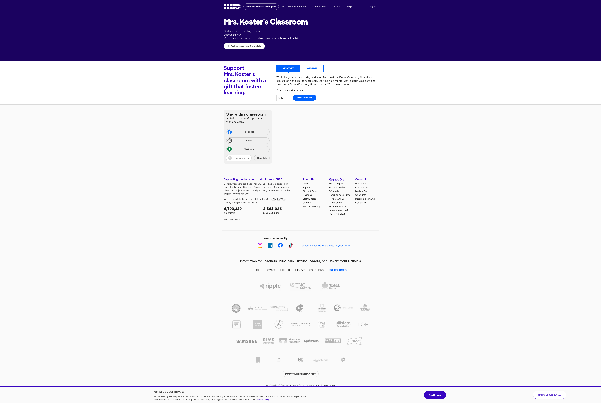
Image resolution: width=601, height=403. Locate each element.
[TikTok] (290, 245)
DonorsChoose (232, 6)
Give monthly (335, 202)
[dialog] (300, 394)
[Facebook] (280, 245)
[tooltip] (296, 38)
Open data (360, 195)
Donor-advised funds (339, 195)
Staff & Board (309, 198)
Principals (286, 261)
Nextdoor (249, 149)
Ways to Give (337, 179)
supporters (233, 210)
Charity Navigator (233, 202)
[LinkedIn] (270, 245)
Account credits (337, 187)
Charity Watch (279, 199)
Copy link (262, 158)
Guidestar (252, 202)
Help (349, 6)
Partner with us (319, 6)
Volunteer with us (337, 206)
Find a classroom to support (261, 6)
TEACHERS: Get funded (294, 6)
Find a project (336, 183)
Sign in (373, 6)
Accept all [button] (435, 394)
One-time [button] (311, 68)
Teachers (270, 261)
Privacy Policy (263, 399)
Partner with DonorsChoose (300, 373)
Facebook (249, 131)
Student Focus (310, 191)
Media (358, 191)
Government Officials (344, 261)
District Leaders (308, 261)
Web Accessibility (312, 206)
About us (336, 6)
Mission (306, 183)
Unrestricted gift (337, 214)
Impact (306, 187)
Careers (307, 202)
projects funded (272, 210)
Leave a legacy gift (339, 210)
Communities (361, 187)
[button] (244, 46)
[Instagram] (260, 245)
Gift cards (334, 191)
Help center (361, 183)
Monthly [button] (288, 68)
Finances (307, 195)
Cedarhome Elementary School (242, 31)
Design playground (365, 198)
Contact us (360, 202)
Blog (366, 191)
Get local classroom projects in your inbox (325, 245)
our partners (337, 270)
